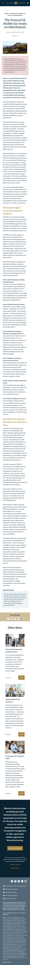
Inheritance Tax (16, 32)
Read (21, 677)
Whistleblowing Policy (11, 889)
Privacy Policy (9, 886)
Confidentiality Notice (11, 895)
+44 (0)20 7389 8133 (15, 864)
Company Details (21, 886)
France (8, 32)
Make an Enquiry (15, 848)
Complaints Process (10, 892)
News (6, 13)
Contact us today (8, 590)
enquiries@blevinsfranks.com (11, 913)
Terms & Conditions (10, 898)
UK (23, 32)
